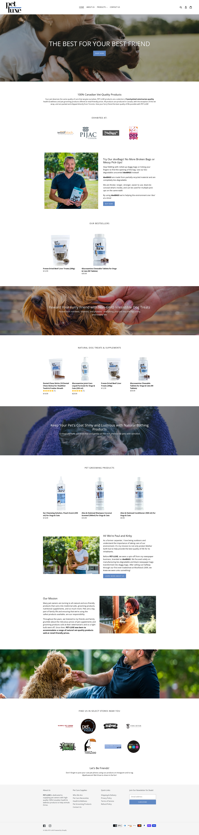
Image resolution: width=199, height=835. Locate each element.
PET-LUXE (51, 830)
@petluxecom (87, 775)
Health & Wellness (80, 801)
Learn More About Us (114, 576)
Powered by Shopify (60, 830)
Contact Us (77, 807)
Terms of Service (107, 801)
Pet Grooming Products (82, 804)
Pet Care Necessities (81, 798)
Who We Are (78, 795)
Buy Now (109, 204)
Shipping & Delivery (108, 795)
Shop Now (99, 53)
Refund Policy (106, 804)
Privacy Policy (106, 798)
